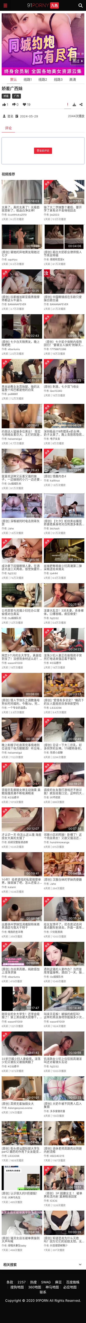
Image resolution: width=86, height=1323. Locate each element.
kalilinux (55, 480)
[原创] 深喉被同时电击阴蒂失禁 (21, 522)
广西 (16, 96)
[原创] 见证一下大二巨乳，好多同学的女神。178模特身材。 (63, 746)
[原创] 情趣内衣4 (55, 476)
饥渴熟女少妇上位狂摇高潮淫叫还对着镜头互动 (63, 1060)
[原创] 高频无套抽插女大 (18, 1103)
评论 (8, 128)
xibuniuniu (14, 349)
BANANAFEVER (17, 304)
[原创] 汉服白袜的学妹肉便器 (63, 879)
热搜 (33, 1282)
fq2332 (12, 573)
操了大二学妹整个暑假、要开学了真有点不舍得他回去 (63, 209)
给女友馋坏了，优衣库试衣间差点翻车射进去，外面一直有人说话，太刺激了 (63, 927)
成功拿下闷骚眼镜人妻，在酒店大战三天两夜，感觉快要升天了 (21, 569)
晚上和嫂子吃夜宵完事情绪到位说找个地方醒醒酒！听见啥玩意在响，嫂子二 (21, 748)
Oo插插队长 (14, 483)
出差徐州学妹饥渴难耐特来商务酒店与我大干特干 (21, 926)
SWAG (46, 1282)
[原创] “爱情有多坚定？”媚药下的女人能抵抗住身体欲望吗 (64, 702)
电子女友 (55, 438)
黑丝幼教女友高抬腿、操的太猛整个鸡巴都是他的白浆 (21, 388)
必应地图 (70, 1287)
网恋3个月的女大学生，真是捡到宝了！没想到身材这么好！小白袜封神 (22, 658)
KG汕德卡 (55, 663)
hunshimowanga (59, 842)
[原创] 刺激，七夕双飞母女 (61, 386)
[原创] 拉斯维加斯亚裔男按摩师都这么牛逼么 (21, 298)
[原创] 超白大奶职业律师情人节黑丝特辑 (63, 253)
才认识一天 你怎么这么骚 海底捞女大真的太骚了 (21, 836)
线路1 (28, 79)
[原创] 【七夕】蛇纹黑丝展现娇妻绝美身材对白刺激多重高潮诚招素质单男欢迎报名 (63, 524)
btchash (54, 528)
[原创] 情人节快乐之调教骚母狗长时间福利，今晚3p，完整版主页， (21, 703)
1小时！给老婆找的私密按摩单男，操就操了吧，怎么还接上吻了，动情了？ (21, 883)
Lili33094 (56, 707)
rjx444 (54, 573)
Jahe (11, 528)
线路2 (42, 79)
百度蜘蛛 (73, 1282)
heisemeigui (15, 438)
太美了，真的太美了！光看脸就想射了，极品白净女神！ (21, 209)
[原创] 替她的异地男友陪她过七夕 (21, 253)
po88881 (13, 394)
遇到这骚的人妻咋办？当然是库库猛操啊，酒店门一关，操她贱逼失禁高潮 (63, 972)
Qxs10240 (56, 390)
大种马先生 (14, 1197)
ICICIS (53, 1200)
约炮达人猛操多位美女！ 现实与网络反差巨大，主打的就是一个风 (21, 435)
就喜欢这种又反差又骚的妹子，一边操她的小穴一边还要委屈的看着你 (21, 479)
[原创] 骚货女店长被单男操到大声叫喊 (21, 1239)
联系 (43, 1292)
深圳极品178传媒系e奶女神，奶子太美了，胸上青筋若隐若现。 (63, 435)
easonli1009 (15, 663)
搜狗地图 (17, 1287)
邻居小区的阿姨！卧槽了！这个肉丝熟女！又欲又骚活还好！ (63, 838)
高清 (72, 79)
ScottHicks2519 (17, 214)
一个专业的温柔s (17, 707)
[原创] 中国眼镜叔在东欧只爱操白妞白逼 (63, 298)
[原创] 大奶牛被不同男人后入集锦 (63, 1105)
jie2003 (54, 214)
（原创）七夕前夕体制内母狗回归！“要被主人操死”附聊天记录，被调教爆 (64, 345)
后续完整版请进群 (18, 842)
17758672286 (58, 349)
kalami (12, 887)
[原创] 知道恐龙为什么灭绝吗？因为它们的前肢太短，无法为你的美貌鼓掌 (63, 1241)
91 (42, 5)
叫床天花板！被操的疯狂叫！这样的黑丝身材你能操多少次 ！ (63, 1017)
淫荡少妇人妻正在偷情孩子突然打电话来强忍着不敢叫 (63, 657)
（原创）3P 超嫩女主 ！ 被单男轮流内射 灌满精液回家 (63, 1195)
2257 (22, 1282)
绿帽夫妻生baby (17, 1245)
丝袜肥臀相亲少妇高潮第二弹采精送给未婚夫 (63, 567)
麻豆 (58, 1282)
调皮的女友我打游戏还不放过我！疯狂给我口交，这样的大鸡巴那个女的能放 (63, 793)
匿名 (10, 116)
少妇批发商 (56, 932)
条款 (9, 1282)
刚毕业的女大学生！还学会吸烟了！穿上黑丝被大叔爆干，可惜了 (21, 1017)
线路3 (58, 79)
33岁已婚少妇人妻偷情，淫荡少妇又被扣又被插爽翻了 (21, 1060)
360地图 (34, 1287)
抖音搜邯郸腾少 (59, 1245)
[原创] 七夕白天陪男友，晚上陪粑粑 (21, 343)
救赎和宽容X (57, 259)
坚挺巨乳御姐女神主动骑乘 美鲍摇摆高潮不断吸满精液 (21, 791)
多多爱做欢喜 (57, 1111)
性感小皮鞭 (56, 752)
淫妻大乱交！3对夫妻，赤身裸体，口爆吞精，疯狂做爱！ (64, 612)
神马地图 (52, 1287)
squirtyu (12, 259)
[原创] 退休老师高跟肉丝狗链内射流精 (63, 1150)
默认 (13, 79)
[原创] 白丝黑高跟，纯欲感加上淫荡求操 (21, 970)
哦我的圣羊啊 (15, 932)
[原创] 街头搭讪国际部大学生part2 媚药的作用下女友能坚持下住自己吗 (22, 1152)
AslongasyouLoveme (20, 1107)
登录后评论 (43, 150)
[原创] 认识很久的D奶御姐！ (20, 1193)
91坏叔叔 (55, 797)
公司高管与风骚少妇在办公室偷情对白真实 (21, 612)
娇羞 (6, 96)
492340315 (57, 1155)
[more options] (80, 1265)
